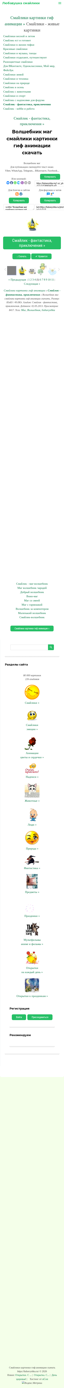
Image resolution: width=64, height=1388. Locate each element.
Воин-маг (32, 596)
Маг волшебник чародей (32, 587)
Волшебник (33, 310)
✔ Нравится (41, 256)
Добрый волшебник (32, 592)
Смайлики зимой (13, 74)
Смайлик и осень (13, 87)
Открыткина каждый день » (32, 970)
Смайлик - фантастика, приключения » (32, 243)
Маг (23, 310)
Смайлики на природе (16, 83)
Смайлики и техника (15, 78)
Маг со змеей (32, 600)
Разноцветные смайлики (18, 61)
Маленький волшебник (32, 613)
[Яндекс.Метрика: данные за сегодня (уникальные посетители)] (32, 1383)
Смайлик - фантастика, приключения (27, 104)
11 (52, 279)
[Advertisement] (32, 447)
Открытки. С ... (23, 1375)
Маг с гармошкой (32, 604)
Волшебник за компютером (32, 608)
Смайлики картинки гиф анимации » (32, 628)
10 (49, 279)
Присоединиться (40, 1017)
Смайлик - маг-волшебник (32, 583)
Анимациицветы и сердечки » (32, 755)
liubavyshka (48, 310)
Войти (19, 1017)
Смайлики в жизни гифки (18, 44)
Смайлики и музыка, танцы (19, 53)
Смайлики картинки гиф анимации (24, 290)
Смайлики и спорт (14, 95)
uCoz (45, 1379)
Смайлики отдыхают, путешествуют (25, 57)
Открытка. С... (41, 1375)
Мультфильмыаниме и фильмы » (32, 942)
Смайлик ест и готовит (17, 40)
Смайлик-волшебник (32, 617)
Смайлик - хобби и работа (18, 108)
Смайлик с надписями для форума (23, 100)
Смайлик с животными (17, 91)
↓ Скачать (21, 256)
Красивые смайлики (15, 48)
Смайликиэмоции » (32, 727)
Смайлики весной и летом (19, 36)
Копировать (50, 176)
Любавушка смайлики (21, 3)
